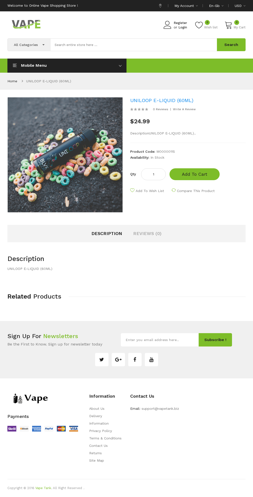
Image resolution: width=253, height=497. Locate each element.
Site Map (96, 460)
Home (12, 81)
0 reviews (160, 109)
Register (180, 23)
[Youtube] (151, 359)
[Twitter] (101, 359)
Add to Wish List (150, 191)
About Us (97, 409)
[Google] (118, 359)
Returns (95, 453)
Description (106, 233)
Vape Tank (43, 488)
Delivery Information (99, 419)
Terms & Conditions (105, 438)
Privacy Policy (100, 431)
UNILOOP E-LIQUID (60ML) (48, 81)
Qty (133, 174)
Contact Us (98, 446)
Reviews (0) (147, 233)
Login (182, 27)
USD (239, 6)
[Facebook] (135, 359)
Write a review (184, 109)
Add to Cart (194, 174)
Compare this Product (196, 191)
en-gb (215, 6)
